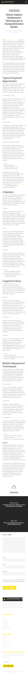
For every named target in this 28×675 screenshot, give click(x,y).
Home (4, 617)
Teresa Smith (10, 30)
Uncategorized (14, 10)
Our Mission (6, 623)
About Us (5, 619)
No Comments (14, 32)
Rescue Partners (7, 628)
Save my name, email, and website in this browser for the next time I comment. (14, 580)
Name (5, 557)
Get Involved (6, 621)
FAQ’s (4, 639)
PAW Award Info (6, 641)
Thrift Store (5, 626)
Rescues (5, 643)
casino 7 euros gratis (13, 40)
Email (4, 564)
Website (5, 571)
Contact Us (5, 645)
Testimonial (6, 637)
